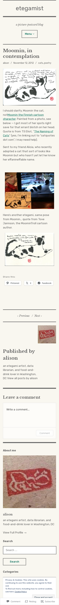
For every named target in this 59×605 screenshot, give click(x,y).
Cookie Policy (21, 592)
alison (6, 63)
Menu (28, 33)
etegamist (29, 8)
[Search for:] (29, 550)
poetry (47, 63)
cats (40, 63)
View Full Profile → (15, 532)
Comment (44, 433)
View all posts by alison (22, 378)
